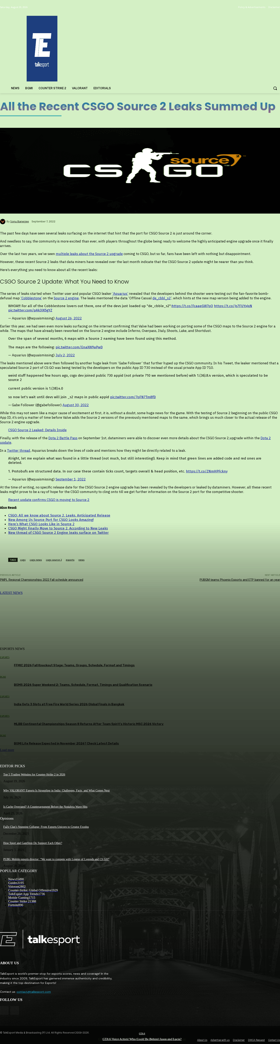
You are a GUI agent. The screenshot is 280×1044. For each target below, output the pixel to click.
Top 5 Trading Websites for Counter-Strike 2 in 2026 (34, 774)
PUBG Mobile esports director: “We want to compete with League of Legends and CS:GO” (56, 859)
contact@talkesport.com (34, 992)
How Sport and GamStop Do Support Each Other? (32, 843)
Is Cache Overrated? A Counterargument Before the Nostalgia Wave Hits (45, 806)
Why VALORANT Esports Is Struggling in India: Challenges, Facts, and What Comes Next (56, 790)
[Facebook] (4, 1010)
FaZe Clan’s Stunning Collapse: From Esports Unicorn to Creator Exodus (46, 826)
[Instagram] (14, 1010)
